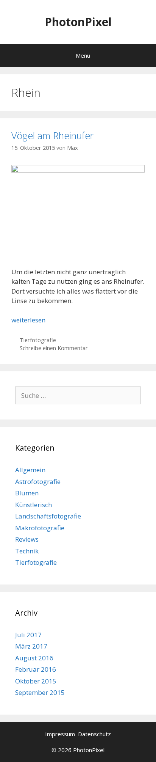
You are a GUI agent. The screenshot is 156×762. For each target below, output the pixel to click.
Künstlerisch (33, 504)
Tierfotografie (38, 340)
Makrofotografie (39, 527)
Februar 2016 (35, 669)
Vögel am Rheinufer (52, 135)
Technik (27, 551)
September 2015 (40, 692)
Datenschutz (94, 734)
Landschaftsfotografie (48, 516)
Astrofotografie (38, 481)
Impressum (60, 734)
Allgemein (30, 469)
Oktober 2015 (35, 681)
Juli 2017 (28, 634)
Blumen (27, 493)
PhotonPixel (78, 22)
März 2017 (31, 646)
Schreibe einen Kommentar (54, 348)
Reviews (27, 539)
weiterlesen (28, 320)
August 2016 (34, 658)
